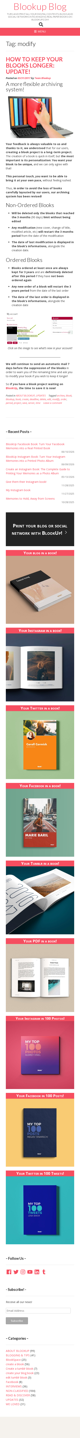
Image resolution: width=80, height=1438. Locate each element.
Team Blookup (43, 78)
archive (61, 395)
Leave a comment (52, 403)
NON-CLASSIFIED (17, 1391)
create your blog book (20, 1373)
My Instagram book (18, 490)
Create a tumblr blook (19, 1368)
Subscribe (17, 1320)
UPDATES (41, 395)
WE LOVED (13, 1404)
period (9, 403)
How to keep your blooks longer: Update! (34, 65)
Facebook (12, 1382)
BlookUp (11, 388)
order (64, 399)
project (17, 403)
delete (43, 399)
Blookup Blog (40, 6)
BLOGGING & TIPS (18, 1355)
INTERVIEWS (14, 1386)
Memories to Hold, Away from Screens (30, 498)
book (18, 399)
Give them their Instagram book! (26, 482)
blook (69, 395)
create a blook (15, 1364)
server (31, 403)
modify (56, 399)
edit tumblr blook (16, 1377)
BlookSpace (13, 1360)
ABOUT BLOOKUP (25, 395)
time (38, 403)
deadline (34, 399)
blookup (10, 399)
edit (49, 399)
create (25, 399)
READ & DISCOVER (18, 1395)
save (24, 403)
